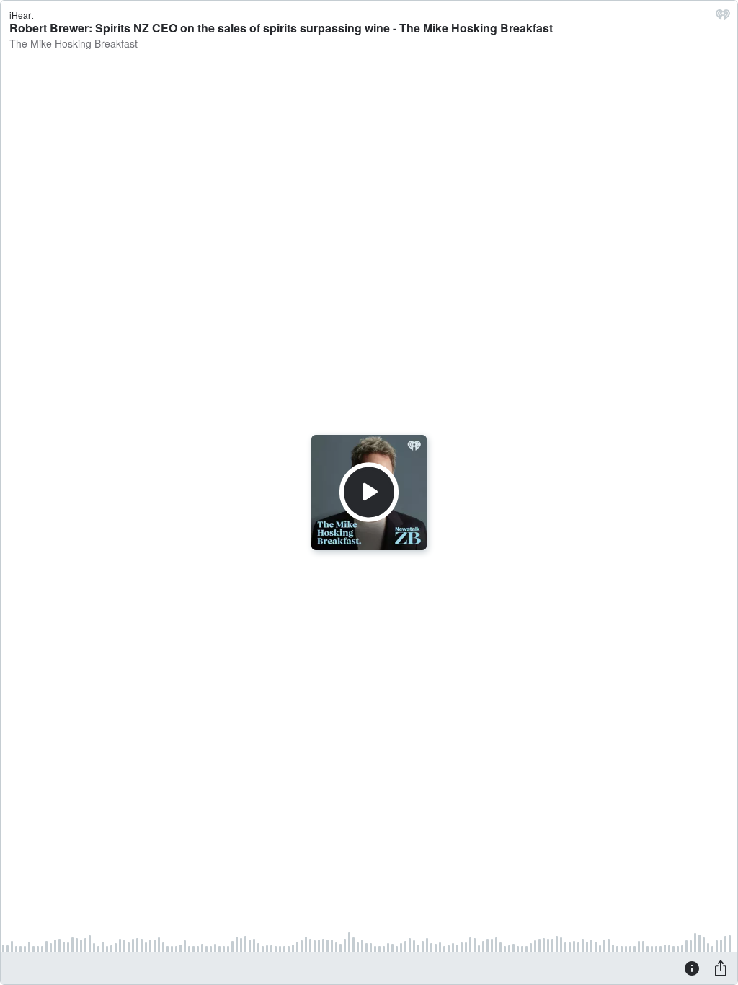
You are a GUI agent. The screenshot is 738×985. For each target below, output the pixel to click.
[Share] (720, 967)
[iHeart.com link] (723, 18)
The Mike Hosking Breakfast (73, 43)
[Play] (369, 492)
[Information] (691, 967)
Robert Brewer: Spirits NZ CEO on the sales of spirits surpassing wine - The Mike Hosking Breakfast (281, 27)
